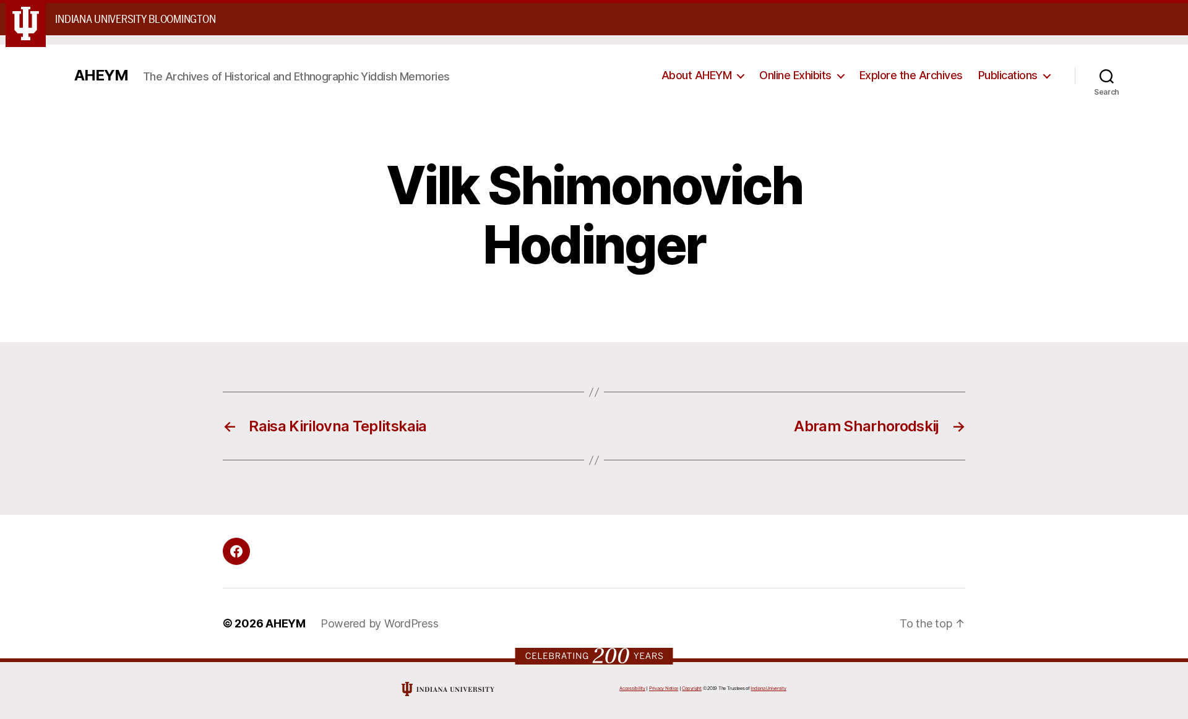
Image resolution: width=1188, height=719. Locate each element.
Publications (1008, 75)
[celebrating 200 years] (594, 655)
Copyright (692, 688)
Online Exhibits (795, 75)
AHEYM (101, 75)
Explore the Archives (911, 75)
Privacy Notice (663, 688)
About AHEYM (696, 75)
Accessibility (632, 688)
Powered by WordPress (380, 623)
